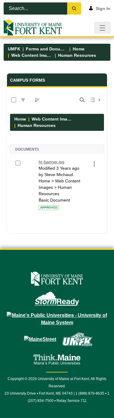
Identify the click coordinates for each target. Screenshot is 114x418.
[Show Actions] (94, 164)
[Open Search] (82, 100)
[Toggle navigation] (102, 27)
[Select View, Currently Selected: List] (96, 100)
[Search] (74, 8)
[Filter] (23, 100)
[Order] (37, 100)
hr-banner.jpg (51, 161)
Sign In (103, 8)
